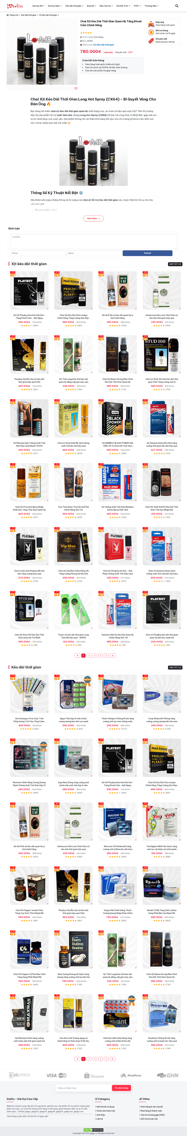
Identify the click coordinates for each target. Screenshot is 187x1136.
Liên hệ (100, 1119)
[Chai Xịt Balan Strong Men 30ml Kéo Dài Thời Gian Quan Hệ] (118, 354)
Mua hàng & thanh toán (151, 1111)
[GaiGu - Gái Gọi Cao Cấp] (15, 6)
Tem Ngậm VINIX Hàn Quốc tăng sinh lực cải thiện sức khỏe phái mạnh (161, 849)
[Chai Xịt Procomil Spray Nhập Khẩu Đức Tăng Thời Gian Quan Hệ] (29, 482)
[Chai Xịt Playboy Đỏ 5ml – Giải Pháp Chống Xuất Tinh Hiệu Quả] (118, 546)
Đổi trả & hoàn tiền (149, 1119)
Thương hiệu (150, 6)
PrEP (136, 6)
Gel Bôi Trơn (122, 6)
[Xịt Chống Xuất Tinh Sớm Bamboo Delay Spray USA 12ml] (118, 482)
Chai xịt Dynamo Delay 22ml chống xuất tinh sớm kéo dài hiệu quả (161, 574)
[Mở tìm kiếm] (176, 6)
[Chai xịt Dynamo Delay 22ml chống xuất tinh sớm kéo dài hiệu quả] (162, 546)
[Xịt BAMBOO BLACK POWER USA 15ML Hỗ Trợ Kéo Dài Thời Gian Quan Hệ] (118, 418)
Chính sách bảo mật (106, 1111)
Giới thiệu (101, 1115)
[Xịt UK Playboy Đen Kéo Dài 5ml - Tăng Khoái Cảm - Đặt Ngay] (29, 290)
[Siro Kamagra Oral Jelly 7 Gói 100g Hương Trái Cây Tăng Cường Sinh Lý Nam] (29, 694)
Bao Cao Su (105, 6)
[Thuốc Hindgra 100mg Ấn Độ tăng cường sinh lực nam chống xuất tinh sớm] (118, 694)
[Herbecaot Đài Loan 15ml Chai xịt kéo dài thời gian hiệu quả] (162, 290)
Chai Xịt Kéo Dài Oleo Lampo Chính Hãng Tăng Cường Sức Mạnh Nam (73, 318)
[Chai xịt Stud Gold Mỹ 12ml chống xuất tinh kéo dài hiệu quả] (73, 418)
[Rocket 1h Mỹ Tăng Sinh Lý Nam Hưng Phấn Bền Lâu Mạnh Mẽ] (162, 886)
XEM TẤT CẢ (175, 264)
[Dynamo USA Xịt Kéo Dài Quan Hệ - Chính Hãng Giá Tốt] (118, 610)
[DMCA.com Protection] (93, 1129)
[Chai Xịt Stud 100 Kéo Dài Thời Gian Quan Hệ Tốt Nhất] (29, 610)
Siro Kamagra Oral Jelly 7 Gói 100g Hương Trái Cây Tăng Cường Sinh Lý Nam (29, 721)
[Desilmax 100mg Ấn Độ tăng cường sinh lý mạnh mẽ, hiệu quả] (162, 1013)
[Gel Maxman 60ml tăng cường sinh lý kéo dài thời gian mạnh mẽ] (29, 1013)
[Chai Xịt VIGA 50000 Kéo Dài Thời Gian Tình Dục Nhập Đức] (162, 482)
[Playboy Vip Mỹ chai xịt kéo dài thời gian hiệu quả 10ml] (29, 354)
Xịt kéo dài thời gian (103, 44)
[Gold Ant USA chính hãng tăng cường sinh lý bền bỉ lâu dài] (118, 1013)
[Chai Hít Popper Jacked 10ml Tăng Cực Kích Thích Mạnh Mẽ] (29, 886)
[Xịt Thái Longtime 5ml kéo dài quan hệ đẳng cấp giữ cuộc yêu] (73, 354)
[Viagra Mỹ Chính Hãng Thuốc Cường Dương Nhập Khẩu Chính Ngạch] (118, 886)
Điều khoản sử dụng (105, 1106)
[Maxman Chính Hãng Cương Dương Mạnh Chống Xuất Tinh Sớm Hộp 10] (29, 758)
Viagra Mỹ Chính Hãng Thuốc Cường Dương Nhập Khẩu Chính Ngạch (117, 913)
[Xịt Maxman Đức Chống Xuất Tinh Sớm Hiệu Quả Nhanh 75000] (29, 418)
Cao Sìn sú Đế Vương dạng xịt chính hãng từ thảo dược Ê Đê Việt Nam (73, 1041)
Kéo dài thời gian (26, 667)
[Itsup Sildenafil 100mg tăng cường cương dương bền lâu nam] (162, 694)
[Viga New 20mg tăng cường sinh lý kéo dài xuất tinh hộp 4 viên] (73, 758)
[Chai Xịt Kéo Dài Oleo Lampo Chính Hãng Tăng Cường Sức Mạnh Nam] (73, 290)
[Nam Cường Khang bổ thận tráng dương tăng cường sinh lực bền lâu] (73, 950)
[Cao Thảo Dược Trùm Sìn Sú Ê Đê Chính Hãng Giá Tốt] (73, 482)
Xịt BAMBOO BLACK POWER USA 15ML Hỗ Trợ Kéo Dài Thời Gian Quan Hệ (117, 446)
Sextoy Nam (54, 6)
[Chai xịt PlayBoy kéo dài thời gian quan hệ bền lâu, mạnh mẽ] (162, 610)
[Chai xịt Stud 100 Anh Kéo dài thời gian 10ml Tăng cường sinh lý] (162, 354)
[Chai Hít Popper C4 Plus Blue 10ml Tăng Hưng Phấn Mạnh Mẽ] (29, 950)
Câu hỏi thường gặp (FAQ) (153, 1115)
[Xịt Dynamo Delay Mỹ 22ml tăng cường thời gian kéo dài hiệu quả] (162, 418)
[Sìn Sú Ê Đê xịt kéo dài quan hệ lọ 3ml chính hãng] (118, 290)
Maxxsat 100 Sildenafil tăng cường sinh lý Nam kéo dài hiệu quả (117, 849)
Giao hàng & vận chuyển (152, 1106)
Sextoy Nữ (37, 6)
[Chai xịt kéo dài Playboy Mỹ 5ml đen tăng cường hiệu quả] (29, 546)
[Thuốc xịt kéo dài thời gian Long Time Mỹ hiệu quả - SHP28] (73, 610)
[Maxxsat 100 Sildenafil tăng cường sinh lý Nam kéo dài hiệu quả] (118, 822)
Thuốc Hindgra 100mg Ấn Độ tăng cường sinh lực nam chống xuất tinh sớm (117, 721)
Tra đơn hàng (121, 1088)
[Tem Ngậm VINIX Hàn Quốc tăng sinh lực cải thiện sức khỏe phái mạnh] (162, 822)
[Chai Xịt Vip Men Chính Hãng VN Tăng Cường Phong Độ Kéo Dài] (73, 546)
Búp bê (90, 6)
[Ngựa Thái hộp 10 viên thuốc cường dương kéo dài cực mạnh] (73, 694)
